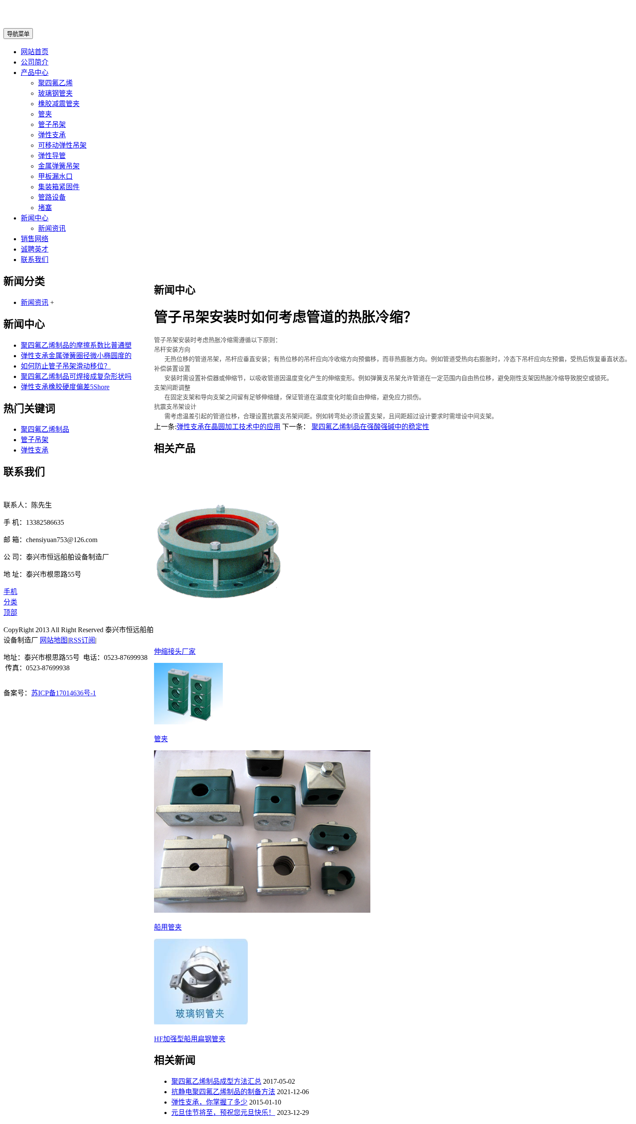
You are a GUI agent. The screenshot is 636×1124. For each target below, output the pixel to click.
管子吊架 (52, 124)
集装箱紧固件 (59, 187)
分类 (10, 602)
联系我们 (34, 259)
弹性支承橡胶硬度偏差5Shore (65, 387)
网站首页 (34, 51)
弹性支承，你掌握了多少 (209, 1102)
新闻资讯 (52, 228)
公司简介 (34, 62)
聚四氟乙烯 (55, 83)
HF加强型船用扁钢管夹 (189, 1039)
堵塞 (45, 207)
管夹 (45, 114)
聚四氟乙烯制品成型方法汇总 (216, 1081)
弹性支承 (52, 135)
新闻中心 (34, 218)
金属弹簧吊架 (59, 166)
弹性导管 (52, 155)
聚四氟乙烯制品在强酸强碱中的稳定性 (370, 426)
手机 (10, 591)
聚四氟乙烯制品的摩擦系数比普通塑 (76, 345)
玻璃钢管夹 (55, 93)
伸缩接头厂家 (175, 651)
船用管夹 (168, 927)
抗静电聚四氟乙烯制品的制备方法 (223, 1091)
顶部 (10, 612)
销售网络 (34, 238)
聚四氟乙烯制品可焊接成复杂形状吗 (76, 376)
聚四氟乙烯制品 (45, 429)
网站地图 (53, 640)
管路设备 (52, 197)
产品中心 (34, 72)
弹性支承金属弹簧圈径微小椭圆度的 (76, 355)
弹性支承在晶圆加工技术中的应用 (228, 426)
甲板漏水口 (55, 176)
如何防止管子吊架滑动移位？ (66, 366)
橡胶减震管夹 (59, 103)
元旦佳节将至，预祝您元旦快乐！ (223, 1112)
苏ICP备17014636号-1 (63, 693)
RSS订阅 (82, 640)
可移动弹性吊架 (62, 145)
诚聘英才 (34, 249)
